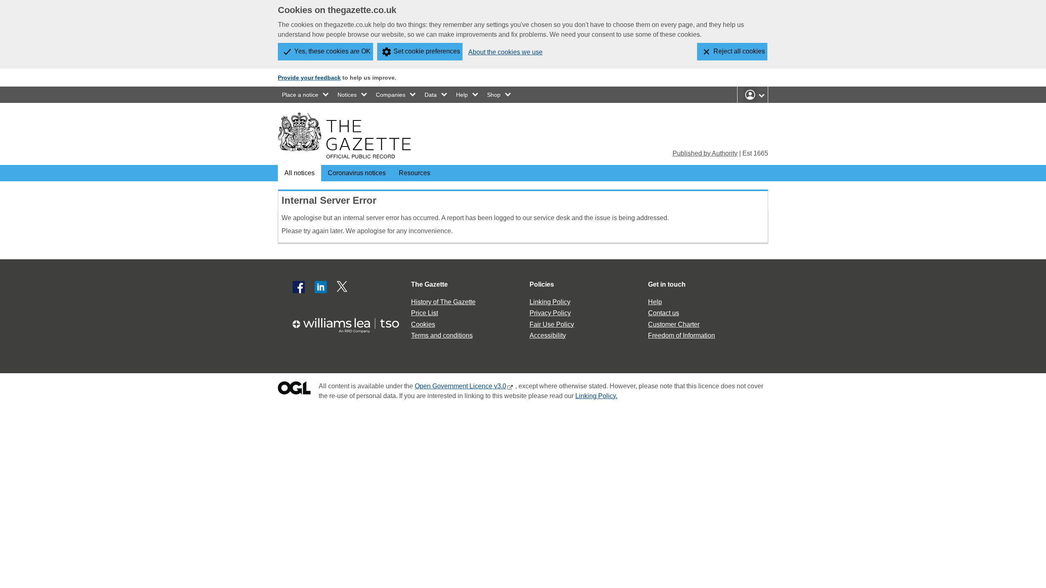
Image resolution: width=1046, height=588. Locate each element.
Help (462, 94)
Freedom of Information (681, 335)
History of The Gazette (443, 301)
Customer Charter (674, 324)
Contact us (663, 313)
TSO (351, 322)
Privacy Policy (550, 313)
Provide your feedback (309, 77)
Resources (414, 172)
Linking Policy (550, 301)
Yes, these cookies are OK (332, 51)
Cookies (423, 324)
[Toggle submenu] (326, 95)
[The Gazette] (344, 135)
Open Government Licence (294, 389)
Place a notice (300, 94)
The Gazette (429, 284)
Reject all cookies (739, 51)
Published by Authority (705, 153)
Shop (494, 94)
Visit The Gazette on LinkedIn (321, 287)
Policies (542, 284)
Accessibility (548, 335)
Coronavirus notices (357, 172)
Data (431, 94)
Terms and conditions (442, 335)
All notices (299, 172)
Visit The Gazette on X (343, 287)
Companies (390, 94)
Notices (347, 94)
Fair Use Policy (552, 324)
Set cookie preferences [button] (426, 51)
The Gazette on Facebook (299, 287)
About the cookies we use (505, 52)
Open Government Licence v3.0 (460, 386)
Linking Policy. (596, 395)
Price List (424, 313)
